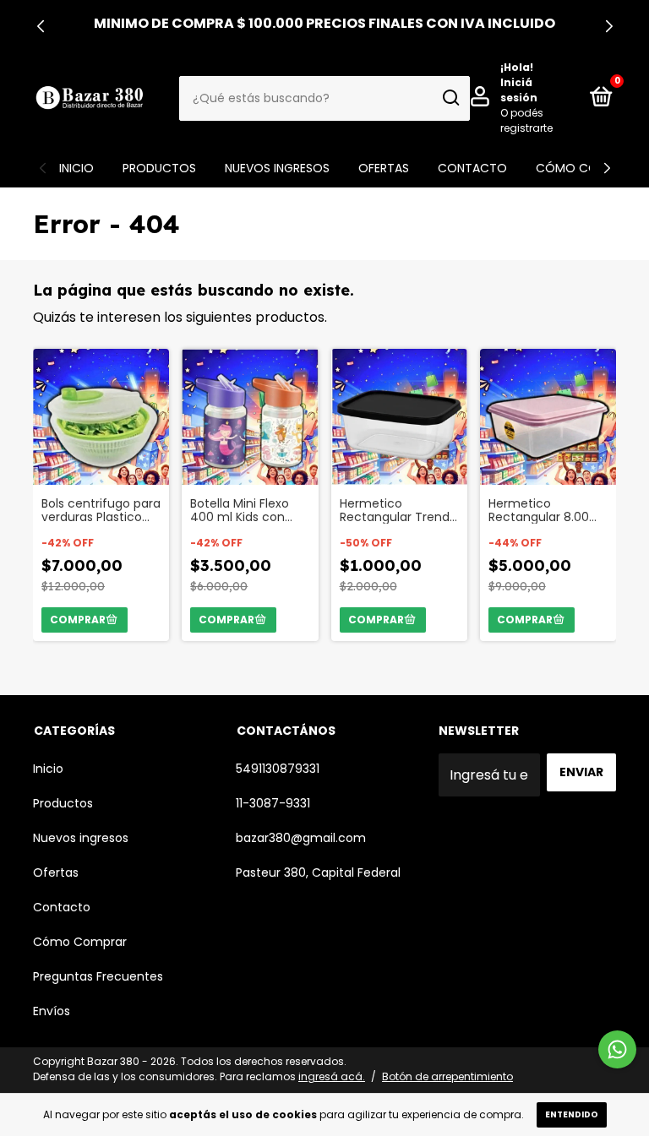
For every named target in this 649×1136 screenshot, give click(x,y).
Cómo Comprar (586, 168)
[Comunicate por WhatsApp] (617, 1049)
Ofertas (383, 168)
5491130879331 (277, 768)
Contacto (472, 168)
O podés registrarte (526, 120)
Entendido (571, 1114)
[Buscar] (450, 98)
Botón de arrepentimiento (447, 1076)
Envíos (51, 1011)
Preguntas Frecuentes (98, 976)
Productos (159, 168)
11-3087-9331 (273, 803)
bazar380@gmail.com (301, 837)
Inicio (76, 168)
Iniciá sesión (518, 90)
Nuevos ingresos (277, 168)
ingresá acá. (331, 1076)
